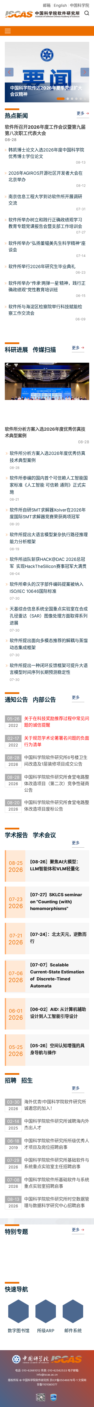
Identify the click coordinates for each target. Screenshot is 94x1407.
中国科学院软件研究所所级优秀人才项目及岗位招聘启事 (56, 1144)
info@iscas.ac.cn (47, 1374)
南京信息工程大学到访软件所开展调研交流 (45, 200)
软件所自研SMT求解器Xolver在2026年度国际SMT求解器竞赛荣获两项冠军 (48, 513)
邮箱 (47, 5)
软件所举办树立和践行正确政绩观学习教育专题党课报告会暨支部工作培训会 (45, 223)
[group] (47, 72)
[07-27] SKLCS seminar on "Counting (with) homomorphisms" (56, 901)
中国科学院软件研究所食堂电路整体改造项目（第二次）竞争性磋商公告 (56, 784)
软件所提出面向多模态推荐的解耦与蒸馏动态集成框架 (49, 644)
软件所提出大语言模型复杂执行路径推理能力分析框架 (49, 538)
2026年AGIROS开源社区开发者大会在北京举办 (45, 176)
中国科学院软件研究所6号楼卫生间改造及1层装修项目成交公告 (55, 761)
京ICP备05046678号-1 (64, 1380)
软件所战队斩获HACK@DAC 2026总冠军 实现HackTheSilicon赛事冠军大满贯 (48, 563)
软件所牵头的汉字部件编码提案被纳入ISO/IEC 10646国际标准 (46, 588)
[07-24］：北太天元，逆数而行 (58, 938)
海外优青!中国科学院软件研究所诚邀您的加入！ (55, 1105)
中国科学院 (79, 5)
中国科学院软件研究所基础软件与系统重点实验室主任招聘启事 (56, 1163)
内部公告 (44, 699)
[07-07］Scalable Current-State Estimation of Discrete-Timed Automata (57, 975)
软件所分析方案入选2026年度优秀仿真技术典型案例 (47, 457)
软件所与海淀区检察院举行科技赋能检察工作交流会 (45, 310)
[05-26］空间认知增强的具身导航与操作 (57, 1049)
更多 (80, 113)
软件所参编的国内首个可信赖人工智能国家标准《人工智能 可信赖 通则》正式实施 (49, 485)
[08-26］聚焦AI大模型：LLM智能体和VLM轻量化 (55, 865)
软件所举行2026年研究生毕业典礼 (41, 266)
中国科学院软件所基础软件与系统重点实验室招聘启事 (56, 1183)
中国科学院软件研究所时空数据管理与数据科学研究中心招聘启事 (56, 1202)
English (60, 5)
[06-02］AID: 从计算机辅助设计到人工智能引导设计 (58, 1013)
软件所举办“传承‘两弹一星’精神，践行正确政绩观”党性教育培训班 (47, 286)
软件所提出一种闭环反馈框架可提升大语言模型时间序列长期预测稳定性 (49, 669)
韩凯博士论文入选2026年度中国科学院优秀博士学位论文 (46, 153)
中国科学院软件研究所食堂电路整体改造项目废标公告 (56, 806)
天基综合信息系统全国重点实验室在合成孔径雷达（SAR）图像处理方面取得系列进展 (49, 615)
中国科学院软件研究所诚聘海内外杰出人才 (56, 1124)
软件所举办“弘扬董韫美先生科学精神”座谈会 (47, 246)
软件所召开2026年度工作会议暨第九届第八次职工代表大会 (45, 130)
